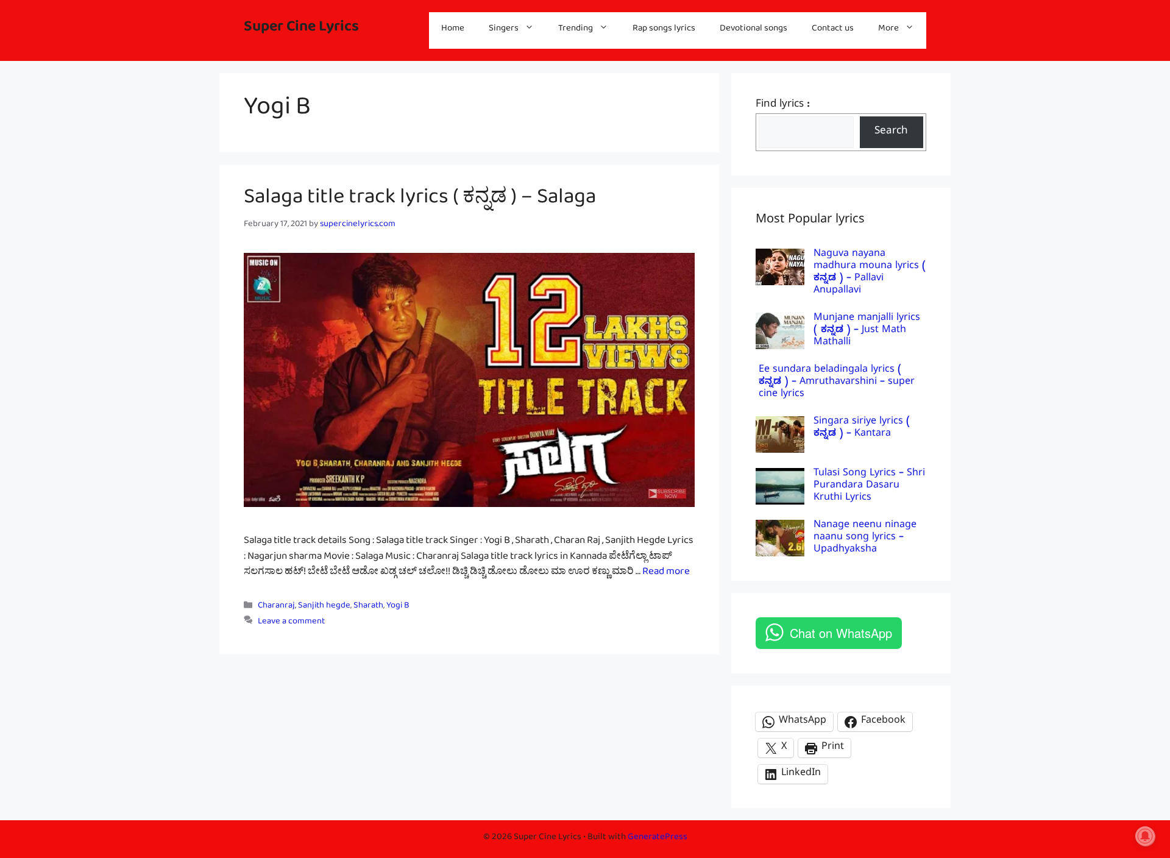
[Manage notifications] (1145, 836)
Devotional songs (753, 30)
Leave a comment (291, 623)
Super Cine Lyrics (301, 30)
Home (452, 30)
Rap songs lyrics (664, 30)
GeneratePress (657, 838)
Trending (575, 30)
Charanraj (276, 608)
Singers (504, 30)
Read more (666, 574)
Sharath (368, 608)
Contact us (833, 30)
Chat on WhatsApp (841, 633)
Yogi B (398, 608)
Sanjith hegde (324, 608)
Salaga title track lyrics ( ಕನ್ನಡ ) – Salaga (420, 201)
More (888, 30)
